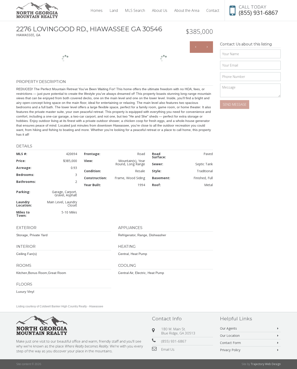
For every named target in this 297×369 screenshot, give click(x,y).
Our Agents (228, 328)
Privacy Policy (230, 350)
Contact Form (230, 342)
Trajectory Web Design (266, 364)
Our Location (230, 335)
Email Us (167, 349)
